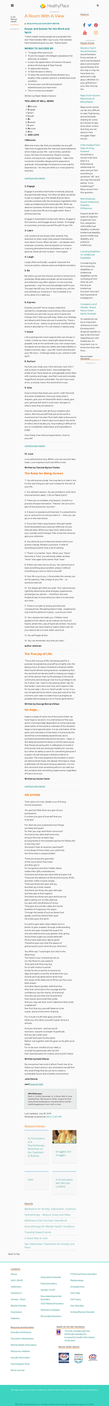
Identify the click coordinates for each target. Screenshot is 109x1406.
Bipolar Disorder (18, 1305)
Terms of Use (53, 1390)
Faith (30, 1179)
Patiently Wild (36, 1084)
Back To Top (14, 1254)
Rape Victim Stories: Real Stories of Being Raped (90, 98)
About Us (23, 1390)
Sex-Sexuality (77, 1305)
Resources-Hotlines (20, 1351)
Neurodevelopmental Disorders (51, 1298)
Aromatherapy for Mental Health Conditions (50, 1226)
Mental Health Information (24, 1345)
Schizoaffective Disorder (82, 1312)
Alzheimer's (16, 1293)
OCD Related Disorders (52, 1303)
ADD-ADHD (17, 1280)
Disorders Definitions (21, 1332)
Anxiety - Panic (18, 1299)
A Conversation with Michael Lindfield (64, 1183)
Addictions (16, 1286)
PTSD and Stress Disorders (83, 1274)
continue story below (35, 178)
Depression (16, 1312)
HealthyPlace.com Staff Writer (43, 24)
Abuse (14, 1274)
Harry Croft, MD (54, 1116)
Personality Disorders (51, 1316)
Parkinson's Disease (50, 1309)
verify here (69, 1340)
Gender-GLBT (48, 1289)
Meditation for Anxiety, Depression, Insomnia (50, 1208)
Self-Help (75, 1293)
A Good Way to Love (36, 1238)
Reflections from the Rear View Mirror (46, 1220)
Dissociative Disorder (51, 1277)
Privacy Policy (66, 1390)
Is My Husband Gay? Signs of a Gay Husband (90, 148)
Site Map (15, 1390)
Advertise (43, 1390)
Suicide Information (20, 1357)
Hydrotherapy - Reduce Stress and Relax (48, 1214)
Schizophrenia (77, 1286)
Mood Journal (17, 1370)
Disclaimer (76, 1390)
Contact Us (33, 1390)
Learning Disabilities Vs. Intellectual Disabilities (90, 254)
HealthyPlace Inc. (31, 1404)
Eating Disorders (49, 1283)
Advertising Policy (90, 1390)
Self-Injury (75, 1299)
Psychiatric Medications (22, 1338)
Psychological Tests (20, 1364)
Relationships (76, 1280)
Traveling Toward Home (38, 1232)
